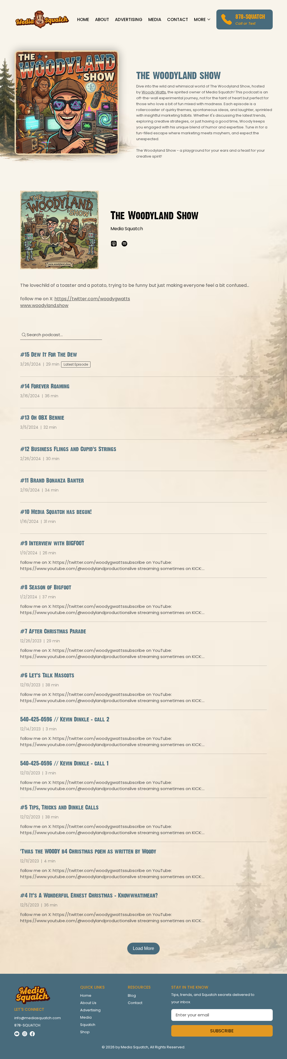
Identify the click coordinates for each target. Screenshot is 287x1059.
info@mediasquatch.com (37, 1018)
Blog (132, 995)
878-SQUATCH (250, 16)
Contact (135, 1002)
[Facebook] (32, 1033)
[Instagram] (24, 1033)
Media (86, 1017)
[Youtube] (16, 1033)
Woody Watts (154, 92)
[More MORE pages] (208, 19)
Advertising (90, 1010)
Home (85, 995)
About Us (88, 1002)
